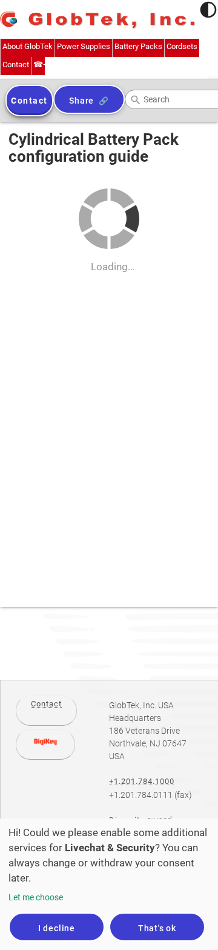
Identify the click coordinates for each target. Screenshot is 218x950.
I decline (56, 928)
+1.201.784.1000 (141, 781)
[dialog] (109, 884)
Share (81, 100)
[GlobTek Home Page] (98, 20)
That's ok (157, 928)
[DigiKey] (45, 744)
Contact (46, 703)
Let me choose (35, 897)
